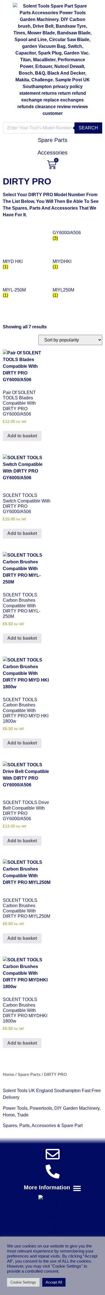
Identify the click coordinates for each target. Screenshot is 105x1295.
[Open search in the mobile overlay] (52, 128)
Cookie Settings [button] (23, 1282)
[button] (52, 1188)
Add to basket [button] (22, 435)
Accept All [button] (54, 1282)
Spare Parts (29, 1074)
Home (8, 1074)
